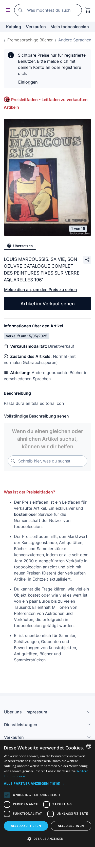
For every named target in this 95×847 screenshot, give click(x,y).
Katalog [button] (13, 26)
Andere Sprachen (74, 39)
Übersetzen (23, 246)
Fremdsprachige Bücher (30, 39)
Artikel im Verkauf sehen (48, 303)
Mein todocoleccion (69, 26)
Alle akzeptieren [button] (26, 826)
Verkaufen (36, 26)
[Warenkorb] (88, 10)
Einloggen (28, 82)
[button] (47, 783)
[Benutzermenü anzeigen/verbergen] (7, 10)
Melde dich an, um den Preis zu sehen (40, 289)
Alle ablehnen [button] (71, 826)
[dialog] (47, 793)
